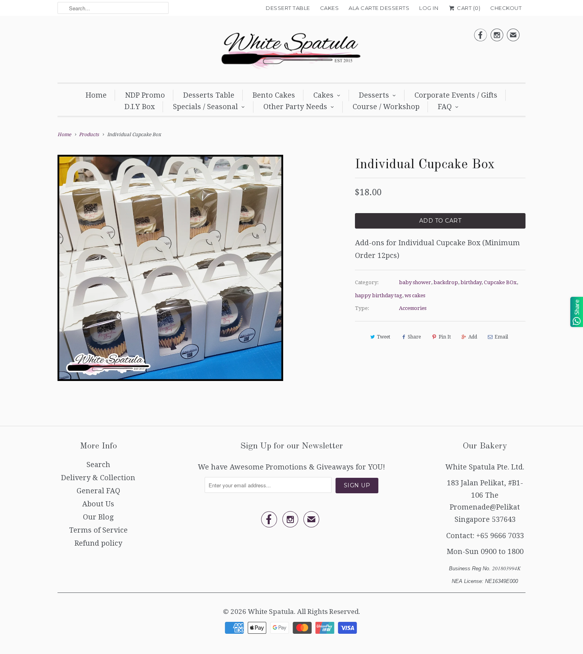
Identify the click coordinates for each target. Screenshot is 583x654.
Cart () (468, 8)
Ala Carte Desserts (379, 8)
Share (414, 337)
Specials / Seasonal (205, 106)
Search (98, 464)
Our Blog (98, 517)
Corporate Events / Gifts (455, 95)
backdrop (445, 282)
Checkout (506, 8)
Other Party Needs (295, 106)
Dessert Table (288, 8)
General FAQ (98, 491)
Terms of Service (98, 530)
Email (501, 337)
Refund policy (98, 543)
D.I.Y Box (140, 106)
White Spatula (271, 612)
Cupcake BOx (500, 282)
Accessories (412, 308)
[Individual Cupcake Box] (170, 268)
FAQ (445, 106)
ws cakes (415, 295)
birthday (470, 282)
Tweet (383, 337)
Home (96, 95)
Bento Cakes (274, 95)
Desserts (374, 95)
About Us (98, 504)
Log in (428, 8)
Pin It (445, 337)
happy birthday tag (378, 295)
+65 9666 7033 (500, 535)
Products (89, 134)
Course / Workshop (386, 106)
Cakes (329, 8)
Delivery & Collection (98, 477)
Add (472, 337)
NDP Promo (145, 95)
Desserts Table (208, 95)
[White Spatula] (291, 51)
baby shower (415, 282)
